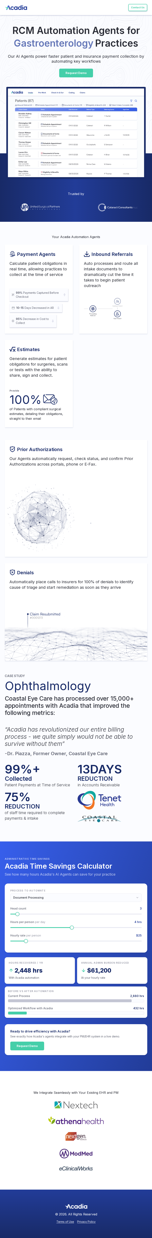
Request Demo (27, 1046)
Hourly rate (25, 935)
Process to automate (28, 890)
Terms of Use (65, 1221)
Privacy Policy (86, 1221)
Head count (18, 908)
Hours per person (27, 922)
